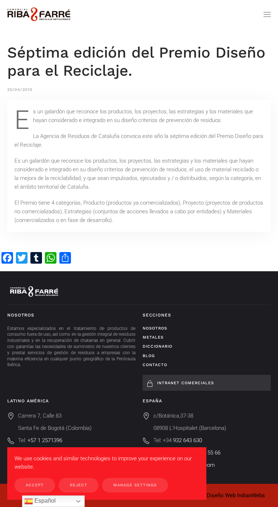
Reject (78, 485)
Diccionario (157, 346)
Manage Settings (135, 485)
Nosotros (155, 328)
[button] (267, 14)
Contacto (155, 365)
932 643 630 (187, 440)
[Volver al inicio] (38, 14)
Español (44, 501)
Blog (149, 355)
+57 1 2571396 (45, 440)
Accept (35, 485)
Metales (153, 337)
